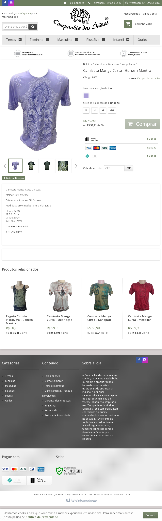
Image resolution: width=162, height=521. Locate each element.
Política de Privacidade (57, 415)
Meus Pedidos (132, 13)
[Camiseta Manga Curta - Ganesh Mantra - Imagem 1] (15, 166)
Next (76, 164)
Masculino (100, 64)
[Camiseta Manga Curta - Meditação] (60, 308)
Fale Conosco (76, 3)
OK (129, 168)
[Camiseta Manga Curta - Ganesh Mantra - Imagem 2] (31, 166)
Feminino (10, 381)
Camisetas (113, 64)
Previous (5, 166)
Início (89, 64)
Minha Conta (150, 13)
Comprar (146, 123)
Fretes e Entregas (54, 385)
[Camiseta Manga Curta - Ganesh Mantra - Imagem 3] (47, 166)
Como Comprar (54, 381)
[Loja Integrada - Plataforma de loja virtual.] (81, 500)
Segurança (51, 405)
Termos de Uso (53, 410)
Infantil (9, 395)
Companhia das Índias (148, 78)
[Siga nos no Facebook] (5, 3)
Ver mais (22, 321)
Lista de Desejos (15, 177)
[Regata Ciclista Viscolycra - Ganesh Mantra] (20, 308)
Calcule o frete (92, 168)
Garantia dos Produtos (58, 400)
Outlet (8, 400)
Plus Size (10, 390)
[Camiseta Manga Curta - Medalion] (141, 308)
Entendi (150, 515)
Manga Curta (128, 64)
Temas (9, 376)
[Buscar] (32, 27)
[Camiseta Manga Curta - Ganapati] (101, 308)
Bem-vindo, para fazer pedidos (19, 15)
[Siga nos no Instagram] (11, 3)
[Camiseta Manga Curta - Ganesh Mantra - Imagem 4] (63, 166)
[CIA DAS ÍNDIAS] (81, 19)
